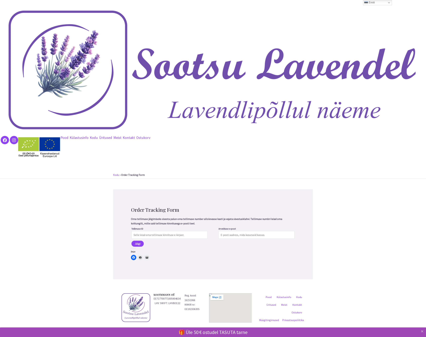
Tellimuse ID (137, 228)
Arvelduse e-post (227, 228)
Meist (117, 137)
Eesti (371, 2)
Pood (64, 137)
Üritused (105, 137)
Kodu (94, 137)
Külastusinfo (79, 137)
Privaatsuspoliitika (293, 320)
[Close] (422, 331)
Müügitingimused (269, 320)
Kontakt (129, 137)
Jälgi (137, 243)
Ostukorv (143, 137)
